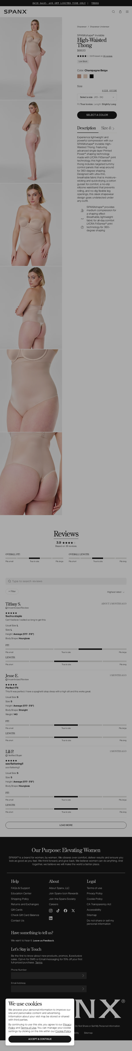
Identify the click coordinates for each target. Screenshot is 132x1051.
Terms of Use (28, 1028)
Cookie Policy (63, 1031)
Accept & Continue (40, 1039)
